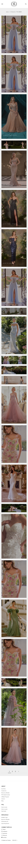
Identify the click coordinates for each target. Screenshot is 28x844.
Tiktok (4, 829)
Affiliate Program (5, 796)
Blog (2, 800)
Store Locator (4, 809)
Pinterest (5, 835)
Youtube (5, 837)
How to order (4, 807)
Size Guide (3, 811)
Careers (3, 798)
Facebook (5, 833)
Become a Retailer (5, 792)
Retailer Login (4, 817)
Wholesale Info (4, 821)
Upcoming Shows (5, 823)
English (14, 840)
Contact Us (3, 790)
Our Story (3, 788)
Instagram (5, 831)
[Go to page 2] (18, 771)
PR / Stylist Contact (5, 794)
